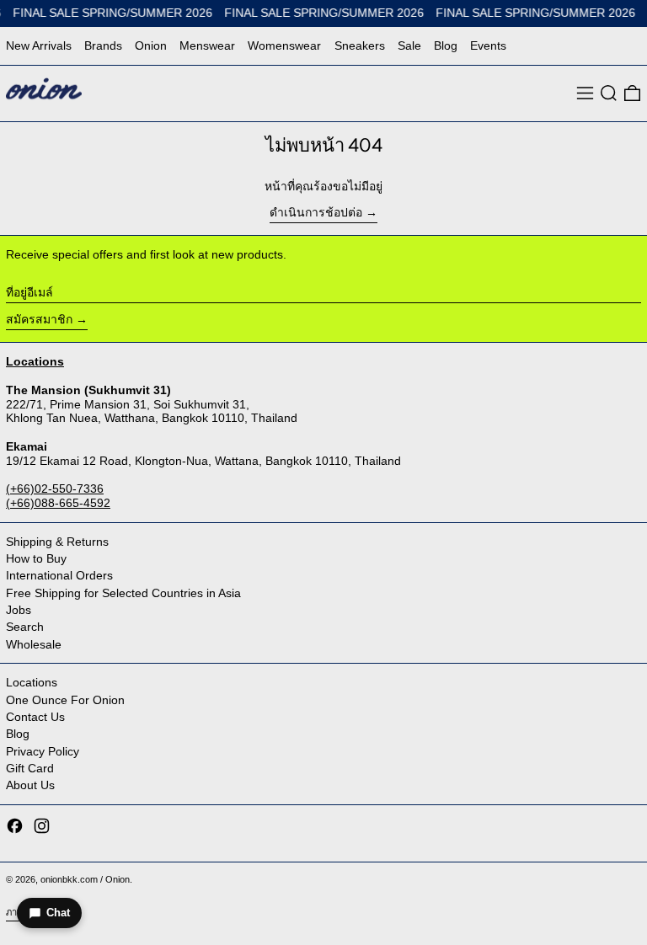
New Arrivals (39, 45)
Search (25, 626)
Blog (445, 45)
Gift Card (30, 768)
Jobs (18, 610)
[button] (609, 93)
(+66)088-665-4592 (58, 503)
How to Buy (36, 558)
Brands (103, 45)
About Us (30, 785)
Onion (151, 45)
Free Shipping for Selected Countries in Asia (123, 593)
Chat (58, 912)
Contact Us (35, 716)
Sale (409, 45)
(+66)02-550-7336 (55, 488)
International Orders (59, 575)
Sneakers (359, 45)
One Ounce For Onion (65, 700)
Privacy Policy (42, 751)
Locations (31, 682)
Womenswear (284, 45)
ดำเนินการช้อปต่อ (316, 212)
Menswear (207, 45)
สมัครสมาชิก (39, 319)
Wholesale (33, 644)
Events (488, 45)
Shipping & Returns (57, 541)
